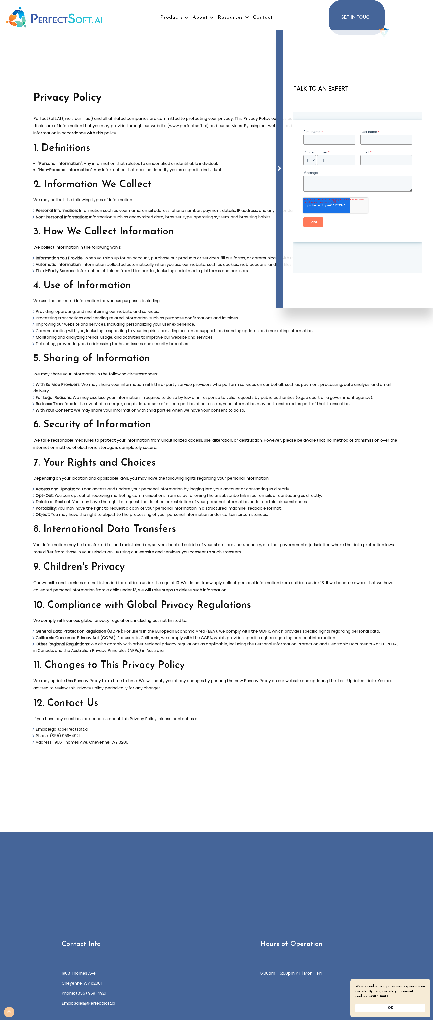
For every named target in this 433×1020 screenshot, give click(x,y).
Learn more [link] (379, 996)
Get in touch (357, 17)
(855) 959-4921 (91, 993)
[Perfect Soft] (54, 17)
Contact (263, 17)
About (200, 17)
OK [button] (390, 1008)
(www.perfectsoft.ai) (188, 126)
